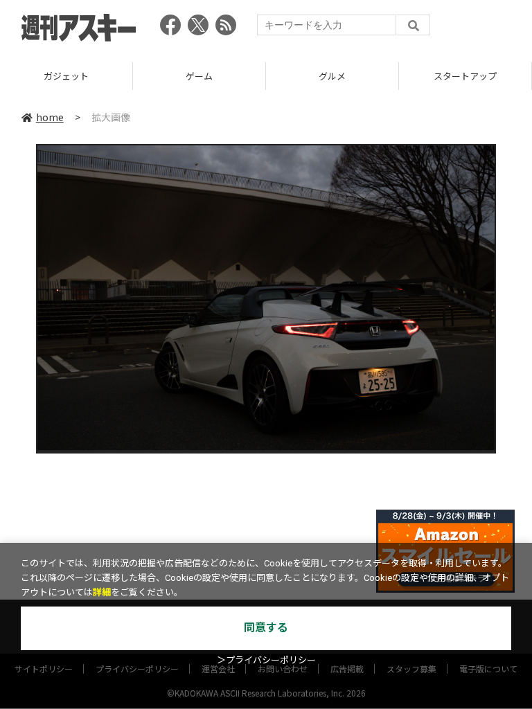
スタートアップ (381, 75)
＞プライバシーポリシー (266, 660)
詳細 (102, 592)
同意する (266, 627)
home (50, 117)
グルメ (248, 75)
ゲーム (115, 75)
